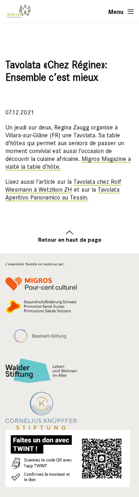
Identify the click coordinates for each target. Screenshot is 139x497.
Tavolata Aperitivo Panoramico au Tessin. (62, 193)
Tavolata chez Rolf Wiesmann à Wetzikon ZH (63, 185)
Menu (116, 11)
